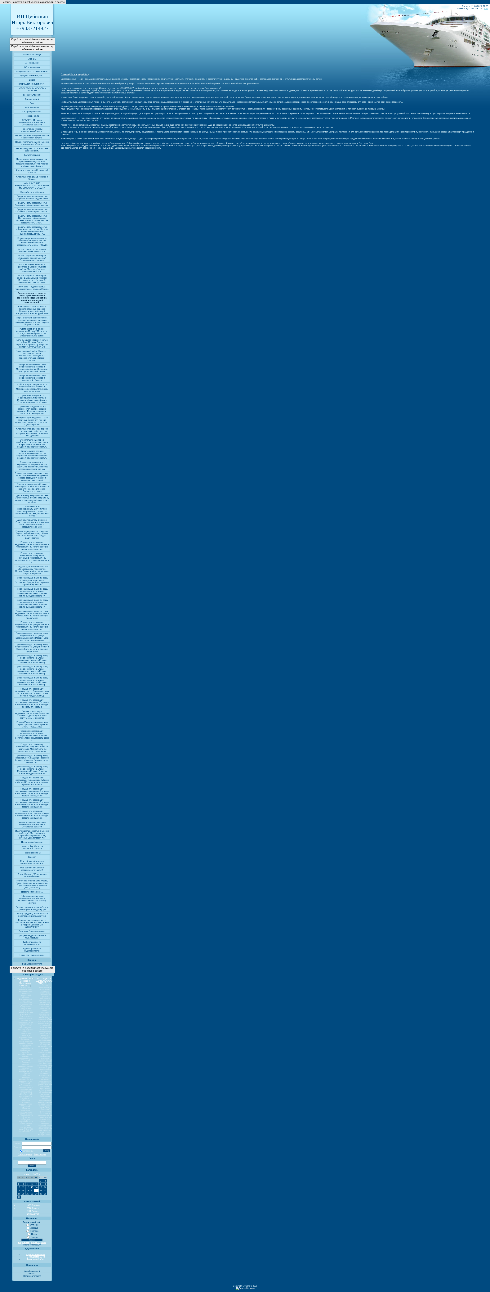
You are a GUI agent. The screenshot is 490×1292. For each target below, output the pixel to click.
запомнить (28, 1151)
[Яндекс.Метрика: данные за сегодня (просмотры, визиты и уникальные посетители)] (245, 1288)
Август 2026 (32, 1174)
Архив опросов (38, 1242)
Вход (86, 74)
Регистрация (40, 1154)
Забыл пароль (25, 1154)
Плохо (34, 1234)
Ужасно (34, 1237)
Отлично (34, 1225)
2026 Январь (33, 1208)
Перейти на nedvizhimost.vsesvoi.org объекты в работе (33, 2)
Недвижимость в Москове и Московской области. (25, 982)
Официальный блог (35, 1254)
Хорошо (34, 1228)
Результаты (23, 1242)
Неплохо (34, 1231)
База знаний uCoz (36, 1259)
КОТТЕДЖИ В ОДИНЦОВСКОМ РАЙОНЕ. (44, 980)
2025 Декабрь (33, 1205)
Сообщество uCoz (36, 1257)
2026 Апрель (33, 1211)
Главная (65, 74)
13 (32, 1187)
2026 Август (33, 1214)
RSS (486, 8)
